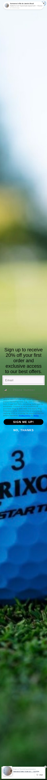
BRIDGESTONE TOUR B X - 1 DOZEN (26, 771)
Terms (36, 415)
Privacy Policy (24, 415)
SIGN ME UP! (23, 422)
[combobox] (7, 389)
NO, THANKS (23, 430)
